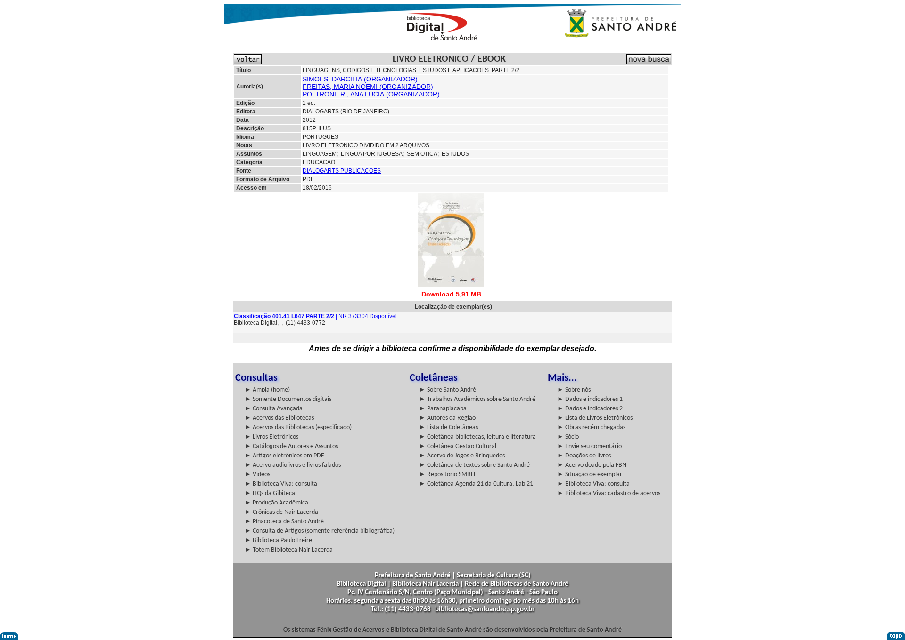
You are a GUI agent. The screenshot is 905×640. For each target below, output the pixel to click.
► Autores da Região (447, 418)
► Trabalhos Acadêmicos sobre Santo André (477, 399)
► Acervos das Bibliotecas (279, 418)
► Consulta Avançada (274, 408)
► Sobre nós (574, 389)
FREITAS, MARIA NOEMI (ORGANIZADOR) (368, 86)
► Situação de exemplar (589, 474)
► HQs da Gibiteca (270, 493)
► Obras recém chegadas (591, 427)
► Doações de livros (584, 455)
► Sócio (568, 436)
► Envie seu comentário (589, 446)
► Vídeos (257, 474)
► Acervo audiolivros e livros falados (293, 465)
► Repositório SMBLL (448, 474)
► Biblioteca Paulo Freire (278, 540)
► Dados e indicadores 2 (590, 408)
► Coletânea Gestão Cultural (457, 446)
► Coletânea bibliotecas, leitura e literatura (477, 436)
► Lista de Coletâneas (448, 427)
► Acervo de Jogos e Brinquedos (462, 455)
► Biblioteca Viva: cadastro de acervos (608, 493)
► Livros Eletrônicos (271, 436)
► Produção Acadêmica (276, 502)
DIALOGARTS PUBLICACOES (342, 171)
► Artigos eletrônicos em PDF (284, 455)
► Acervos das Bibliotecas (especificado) (298, 427)
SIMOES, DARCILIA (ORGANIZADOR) (360, 79)
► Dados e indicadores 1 (590, 399)
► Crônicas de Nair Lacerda (281, 512)
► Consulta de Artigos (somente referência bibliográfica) (320, 531)
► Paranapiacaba (443, 408)
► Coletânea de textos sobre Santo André (474, 465)
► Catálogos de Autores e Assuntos (291, 446)
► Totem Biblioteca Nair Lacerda (289, 549)
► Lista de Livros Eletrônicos (595, 418)
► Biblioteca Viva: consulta (281, 484)
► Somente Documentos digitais (288, 399)
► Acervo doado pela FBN (591, 465)
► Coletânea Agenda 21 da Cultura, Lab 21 (476, 484)
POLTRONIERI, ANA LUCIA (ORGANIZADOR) (371, 94)
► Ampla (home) (267, 389)
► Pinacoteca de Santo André (284, 521)
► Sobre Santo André (447, 389)
